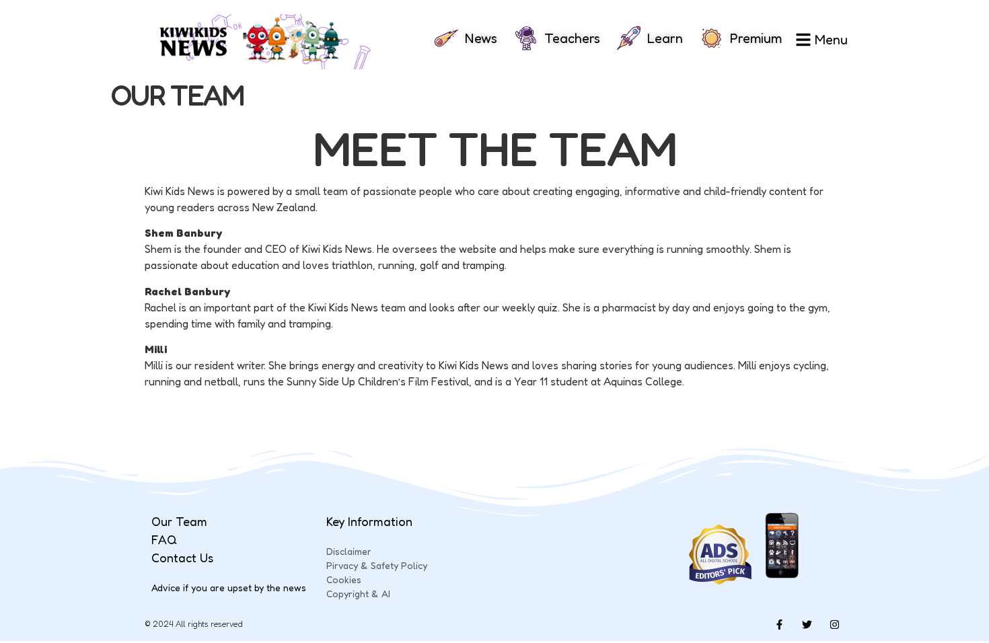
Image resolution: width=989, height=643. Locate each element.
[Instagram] (834, 624)
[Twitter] (807, 624)
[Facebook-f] (779, 624)
